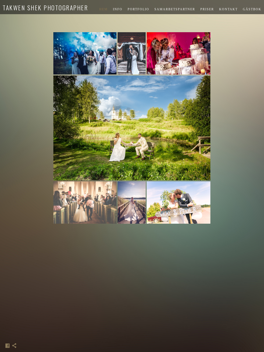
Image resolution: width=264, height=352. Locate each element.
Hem (103, 9)
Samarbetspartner (174, 9)
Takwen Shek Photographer (45, 7)
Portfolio (138, 9)
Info (117, 9)
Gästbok (252, 9)
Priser (207, 9)
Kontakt (228, 9)
